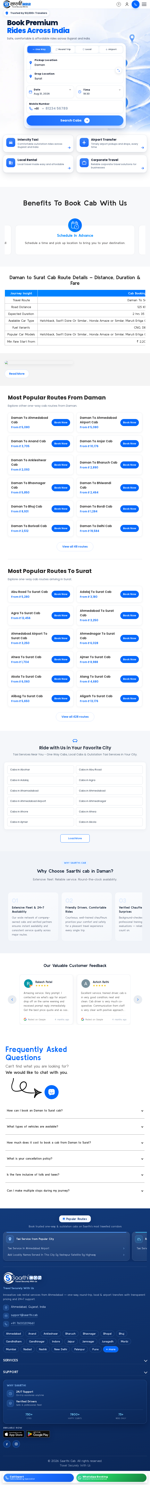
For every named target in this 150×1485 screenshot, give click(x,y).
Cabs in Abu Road (90, 769)
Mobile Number (39, 104)
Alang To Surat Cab (95, 677)
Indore (56, 1341)
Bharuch (70, 1333)
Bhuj (121, 1333)
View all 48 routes (75, 547)
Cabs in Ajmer (19, 822)
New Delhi (60, 1349)
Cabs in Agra (87, 780)
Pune (95, 1349)
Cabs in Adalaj (19, 780)
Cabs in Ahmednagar (92, 801)
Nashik (43, 1349)
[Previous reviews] (12, 999)
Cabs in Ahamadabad (24, 791)
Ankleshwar (51, 1333)
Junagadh (107, 1341)
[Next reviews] (138, 999)
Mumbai (11, 1349)
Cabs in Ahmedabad (92, 791)
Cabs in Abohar (20, 769)
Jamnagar (88, 1341)
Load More (75, 838)
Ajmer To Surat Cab (95, 657)
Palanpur (79, 1349)
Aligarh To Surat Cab (96, 696)
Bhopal (107, 1333)
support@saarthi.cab (24, 1315)
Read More (17, 374)
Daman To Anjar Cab (96, 441)
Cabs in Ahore (19, 811)
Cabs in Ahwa (87, 811)
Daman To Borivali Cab (29, 526)
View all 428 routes (75, 717)
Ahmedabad (13, 1333)
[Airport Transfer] (111, 49)
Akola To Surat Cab (26, 677)
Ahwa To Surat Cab (26, 657)
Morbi (124, 1341)
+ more (110, 1349)
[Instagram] (16, 1444)
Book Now (60, 422)
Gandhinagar (37, 1341)
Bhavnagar (89, 1333)
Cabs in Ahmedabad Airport (28, 801)
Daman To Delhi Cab (96, 526)
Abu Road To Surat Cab (29, 592)
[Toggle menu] (144, 4)
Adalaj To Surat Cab (96, 592)
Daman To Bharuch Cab (98, 462)
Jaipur (71, 1341)
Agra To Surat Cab (25, 613)
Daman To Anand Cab (28, 441)
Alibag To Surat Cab (27, 696)
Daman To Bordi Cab (96, 506)
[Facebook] (7, 1444)
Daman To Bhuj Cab (26, 506)
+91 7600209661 (22, 1323)
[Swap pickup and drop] (118, 70)
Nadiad (27, 1349)
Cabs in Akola (87, 822)
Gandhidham (14, 1341)
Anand (32, 1333)
